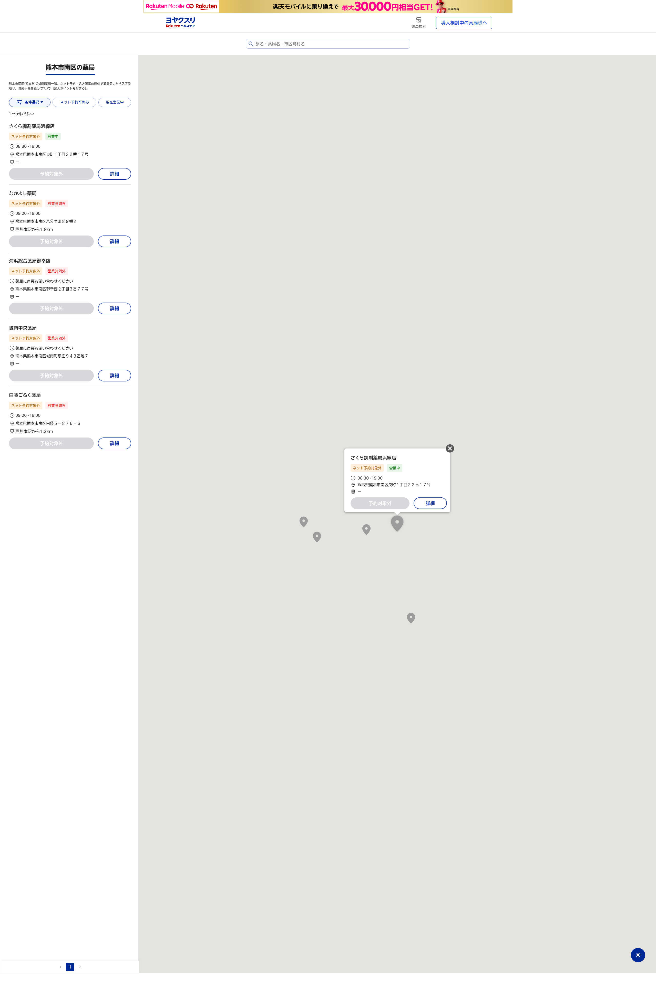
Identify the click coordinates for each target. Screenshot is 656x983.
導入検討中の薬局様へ (464, 22)
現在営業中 (115, 102)
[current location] (638, 955)
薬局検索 (419, 26)
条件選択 (32, 102)
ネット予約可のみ (74, 102)
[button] (70, 144)
